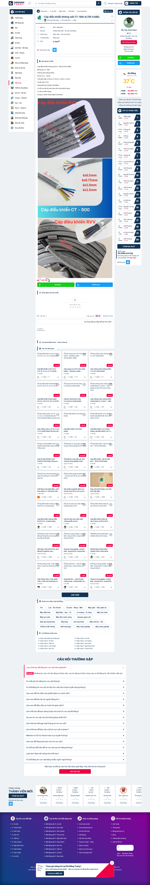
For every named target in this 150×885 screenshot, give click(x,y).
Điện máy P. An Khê (46, 641)
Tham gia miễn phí (54, 873)
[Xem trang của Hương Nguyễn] (38, 587)
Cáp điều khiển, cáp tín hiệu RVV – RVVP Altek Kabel (100, 460)
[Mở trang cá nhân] (120, 117)
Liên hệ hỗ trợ (117, 842)
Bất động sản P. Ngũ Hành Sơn (56, 838)
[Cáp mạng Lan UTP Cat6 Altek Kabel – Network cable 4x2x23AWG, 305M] (75, 359)
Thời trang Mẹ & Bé (85, 852)
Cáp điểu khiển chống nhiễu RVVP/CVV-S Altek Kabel (47, 520)
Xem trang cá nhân (129, 42)
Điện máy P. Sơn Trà (47, 648)
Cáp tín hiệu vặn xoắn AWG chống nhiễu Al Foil (73, 520)
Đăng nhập (109, 316)
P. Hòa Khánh (16, 849)
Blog (114, 835)
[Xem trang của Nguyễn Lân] (38, 497)
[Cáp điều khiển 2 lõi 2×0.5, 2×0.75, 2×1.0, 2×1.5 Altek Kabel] (48, 359)
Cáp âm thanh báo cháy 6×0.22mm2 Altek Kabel (72, 400)
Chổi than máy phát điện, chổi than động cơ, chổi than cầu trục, (48, 490)
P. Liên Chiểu (16, 852)
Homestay (82, 835)
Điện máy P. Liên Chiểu (48, 646)
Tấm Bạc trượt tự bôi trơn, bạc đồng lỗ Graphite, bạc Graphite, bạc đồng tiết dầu (48, 550)
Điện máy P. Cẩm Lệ (47, 643)
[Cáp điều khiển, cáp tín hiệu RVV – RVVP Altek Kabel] (101, 449)
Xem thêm (75, 595)
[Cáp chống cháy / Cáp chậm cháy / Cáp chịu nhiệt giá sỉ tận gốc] (48, 570)
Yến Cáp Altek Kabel (129, 30)
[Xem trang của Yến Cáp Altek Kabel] (91, 467)
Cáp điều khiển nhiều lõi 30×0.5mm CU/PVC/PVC (99, 520)
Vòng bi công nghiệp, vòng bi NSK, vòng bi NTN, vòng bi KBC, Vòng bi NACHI (75, 550)
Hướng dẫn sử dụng (119, 838)
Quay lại (108, 11)
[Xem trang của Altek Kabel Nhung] (91, 497)
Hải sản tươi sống (85, 838)
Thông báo (116, 827)
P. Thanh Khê (16, 827)
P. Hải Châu (16, 831)
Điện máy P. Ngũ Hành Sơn (86, 646)
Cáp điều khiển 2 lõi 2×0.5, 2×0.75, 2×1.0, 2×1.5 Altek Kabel (46, 370)
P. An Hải (53, 11)
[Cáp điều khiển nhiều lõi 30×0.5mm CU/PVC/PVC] (101, 510)
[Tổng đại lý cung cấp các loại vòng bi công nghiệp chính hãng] (75, 449)
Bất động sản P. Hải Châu (54, 827)
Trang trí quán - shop (86, 842)
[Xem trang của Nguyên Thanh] (65, 377)
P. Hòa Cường (16, 842)
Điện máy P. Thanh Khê (84, 648)
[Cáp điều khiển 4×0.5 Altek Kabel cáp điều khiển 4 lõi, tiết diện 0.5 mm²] (101, 419)
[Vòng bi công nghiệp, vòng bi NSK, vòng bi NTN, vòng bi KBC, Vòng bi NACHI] (75, 540)
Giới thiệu (116, 824)
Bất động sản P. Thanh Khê (55, 835)
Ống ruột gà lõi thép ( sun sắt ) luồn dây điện (101, 490)
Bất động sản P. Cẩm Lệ (54, 849)
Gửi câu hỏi (75, 771)
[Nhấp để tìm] (98, 3)
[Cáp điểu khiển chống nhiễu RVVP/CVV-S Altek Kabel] (48, 510)
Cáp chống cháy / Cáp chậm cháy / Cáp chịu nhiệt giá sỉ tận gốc (48, 580)
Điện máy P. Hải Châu (84, 643)
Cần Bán (71, 11)
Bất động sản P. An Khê (54, 852)
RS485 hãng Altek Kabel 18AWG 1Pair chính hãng (99, 550)
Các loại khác (82, 11)
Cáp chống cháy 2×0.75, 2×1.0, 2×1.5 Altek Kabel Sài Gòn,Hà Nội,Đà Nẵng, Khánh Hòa (48, 430)
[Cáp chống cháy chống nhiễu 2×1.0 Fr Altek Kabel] (101, 359)
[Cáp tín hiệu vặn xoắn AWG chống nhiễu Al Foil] (75, 510)
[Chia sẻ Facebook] (55, 50)
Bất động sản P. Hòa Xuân (54, 856)
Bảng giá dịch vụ (118, 831)
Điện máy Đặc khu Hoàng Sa (50, 638)
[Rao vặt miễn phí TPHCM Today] (129, 99)
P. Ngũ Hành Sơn (18, 845)
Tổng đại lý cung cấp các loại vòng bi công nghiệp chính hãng (74, 460)
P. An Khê (15, 856)
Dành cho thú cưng (85, 849)
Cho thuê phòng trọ (85, 827)
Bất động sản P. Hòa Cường (55, 831)
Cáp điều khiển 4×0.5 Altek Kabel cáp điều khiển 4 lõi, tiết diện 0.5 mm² (101, 430)
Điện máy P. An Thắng (84, 641)
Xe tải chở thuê (84, 831)
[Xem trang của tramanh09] (65, 467)
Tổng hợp (56, 38)
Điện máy (62, 11)
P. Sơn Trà (15, 835)
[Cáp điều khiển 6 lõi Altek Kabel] (75, 419)
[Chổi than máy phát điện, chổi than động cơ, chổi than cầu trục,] (48, 480)
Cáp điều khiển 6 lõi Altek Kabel (73, 430)
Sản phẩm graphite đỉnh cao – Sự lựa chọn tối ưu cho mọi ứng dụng (75, 490)
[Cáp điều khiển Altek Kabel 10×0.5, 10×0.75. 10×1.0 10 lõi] (48, 389)
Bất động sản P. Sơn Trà (54, 845)
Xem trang (43, 803)
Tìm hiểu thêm (131, 258)
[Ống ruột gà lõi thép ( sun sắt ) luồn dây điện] (101, 480)
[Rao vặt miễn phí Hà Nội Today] (130, 105)
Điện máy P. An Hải (83, 638)
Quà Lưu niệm (83, 845)
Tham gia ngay (129, 246)
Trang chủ (43, 11)
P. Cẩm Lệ (15, 838)
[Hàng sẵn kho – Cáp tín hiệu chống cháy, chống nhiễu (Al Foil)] (75, 570)
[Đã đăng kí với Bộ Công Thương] (125, 849)
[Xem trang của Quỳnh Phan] (38, 377)
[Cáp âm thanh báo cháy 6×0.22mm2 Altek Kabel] (75, 389)
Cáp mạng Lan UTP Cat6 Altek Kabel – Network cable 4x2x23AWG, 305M (74, 370)
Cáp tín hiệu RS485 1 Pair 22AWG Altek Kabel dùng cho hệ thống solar (47, 460)
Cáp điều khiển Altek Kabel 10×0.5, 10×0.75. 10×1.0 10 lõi (48, 400)
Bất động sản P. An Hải (53, 824)
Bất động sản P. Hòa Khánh (55, 842)
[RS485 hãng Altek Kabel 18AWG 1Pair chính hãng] (101, 540)
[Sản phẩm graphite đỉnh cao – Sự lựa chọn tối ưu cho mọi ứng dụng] (75, 480)
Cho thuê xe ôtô (84, 824)
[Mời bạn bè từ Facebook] (128, 262)
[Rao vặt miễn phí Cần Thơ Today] (129, 102)
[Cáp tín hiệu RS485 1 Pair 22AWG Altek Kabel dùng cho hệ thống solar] (48, 449)
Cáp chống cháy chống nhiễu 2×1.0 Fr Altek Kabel (100, 370)
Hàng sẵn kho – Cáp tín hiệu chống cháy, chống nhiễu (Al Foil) (74, 580)
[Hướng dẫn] (30, 3)
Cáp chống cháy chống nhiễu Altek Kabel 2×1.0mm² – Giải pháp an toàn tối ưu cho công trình (100, 400)
